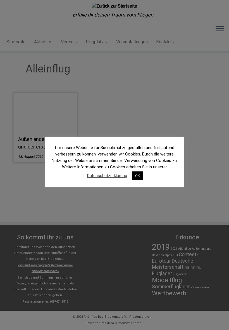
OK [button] (137, 176)
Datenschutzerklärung (107, 175)
